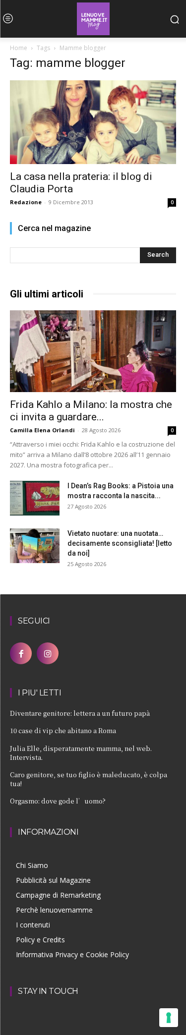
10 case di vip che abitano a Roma (63, 730)
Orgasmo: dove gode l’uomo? (58, 800)
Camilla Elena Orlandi (42, 430)
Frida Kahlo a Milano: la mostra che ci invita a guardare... (91, 411)
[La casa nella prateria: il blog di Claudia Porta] (93, 122)
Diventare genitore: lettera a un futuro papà (80, 713)
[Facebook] (21, 653)
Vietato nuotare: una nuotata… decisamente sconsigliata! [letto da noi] (119, 543)
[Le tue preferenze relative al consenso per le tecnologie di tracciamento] (168, 1017)
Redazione (26, 202)
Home (18, 48)
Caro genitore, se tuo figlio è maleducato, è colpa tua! (88, 779)
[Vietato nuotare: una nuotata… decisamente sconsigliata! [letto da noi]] (35, 545)
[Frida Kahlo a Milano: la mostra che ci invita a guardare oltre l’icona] (93, 351)
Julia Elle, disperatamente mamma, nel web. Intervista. (81, 753)
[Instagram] (48, 653)
